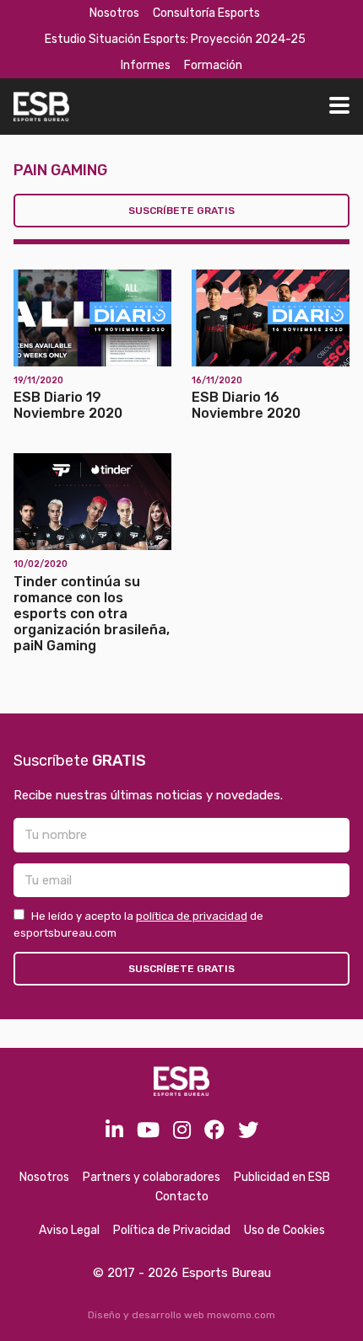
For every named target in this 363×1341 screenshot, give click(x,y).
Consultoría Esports (206, 13)
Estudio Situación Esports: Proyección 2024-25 (175, 39)
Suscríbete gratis (181, 210)
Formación (213, 65)
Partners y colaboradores (151, 1177)
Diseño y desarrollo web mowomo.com (181, 1315)
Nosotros (114, 13)
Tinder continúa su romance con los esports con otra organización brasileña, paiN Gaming (92, 614)
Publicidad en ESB (282, 1177)
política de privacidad (191, 916)
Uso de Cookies (284, 1230)
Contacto (182, 1196)
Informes (146, 65)
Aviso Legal (69, 1230)
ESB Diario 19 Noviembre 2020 (68, 405)
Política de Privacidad (171, 1230)
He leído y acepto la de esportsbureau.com (138, 924)
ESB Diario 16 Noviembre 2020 (246, 405)
